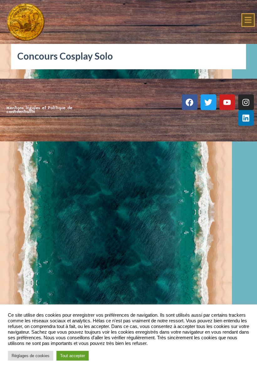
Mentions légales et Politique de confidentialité (39, 110)
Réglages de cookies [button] (31, 355)
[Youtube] (227, 102)
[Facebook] (189, 102)
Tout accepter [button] (72, 355)
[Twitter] (208, 102)
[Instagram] (246, 102)
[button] (248, 20)
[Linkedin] (246, 118)
